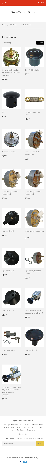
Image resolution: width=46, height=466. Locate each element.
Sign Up (40, 444)
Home (3, 25)
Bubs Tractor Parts (23, 13)
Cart (42, 3)
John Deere (13, 25)
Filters (40, 43)
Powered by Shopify (31, 458)
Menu (6, 3)
